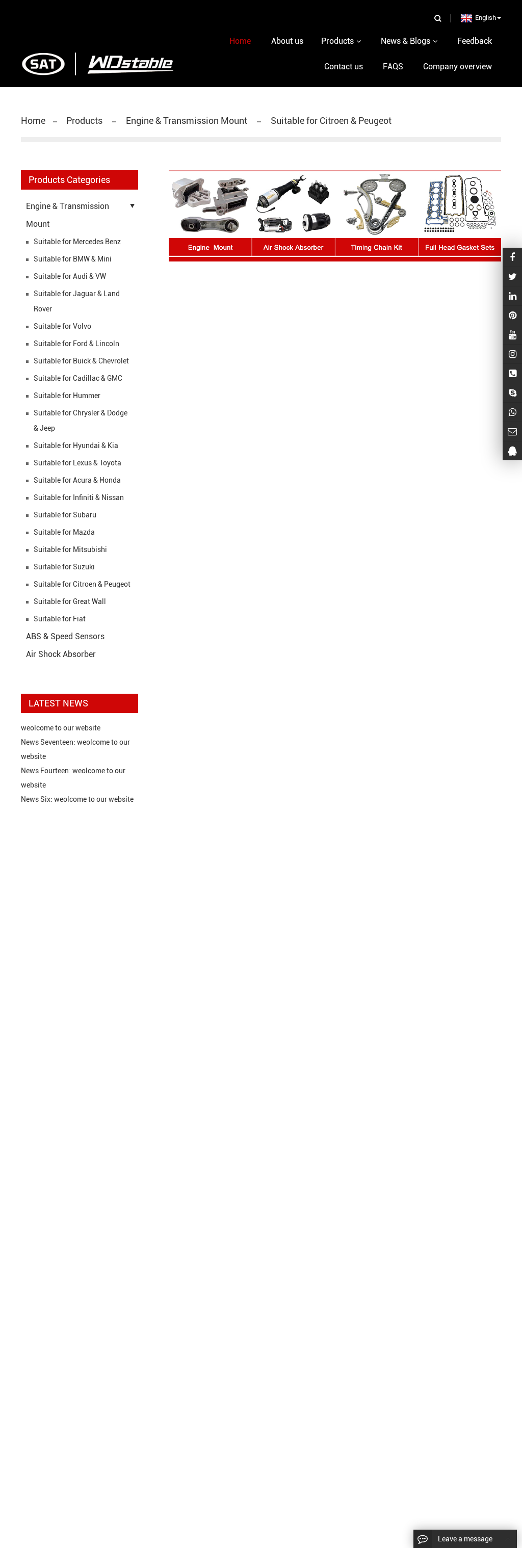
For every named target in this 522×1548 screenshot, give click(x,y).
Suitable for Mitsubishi (70, 549)
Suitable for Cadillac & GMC (78, 378)
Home (33, 120)
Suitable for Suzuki (64, 567)
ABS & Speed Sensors (65, 636)
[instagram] (512, 334)
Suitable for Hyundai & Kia (76, 445)
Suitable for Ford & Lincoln (76, 343)
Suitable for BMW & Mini (73, 259)
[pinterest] (512, 315)
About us (287, 41)
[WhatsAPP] (512, 412)
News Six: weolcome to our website (77, 799)
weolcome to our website (60, 728)
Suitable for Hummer (67, 395)
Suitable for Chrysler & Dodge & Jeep (80, 420)
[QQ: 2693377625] (512, 450)
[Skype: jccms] (512, 392)
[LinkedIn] (512, 295)
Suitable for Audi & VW (70, 276)
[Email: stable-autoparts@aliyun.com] (512, 431)
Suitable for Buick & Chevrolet (81, 361)
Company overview (457, 66)
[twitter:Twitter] (512, 276)
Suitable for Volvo (62, 326)
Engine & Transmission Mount (186, 120)
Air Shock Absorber (61, 654)
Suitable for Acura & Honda (77, 480)
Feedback (474, 41)
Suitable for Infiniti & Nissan (79, 497)
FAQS (393, 66)
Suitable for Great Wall (70, 601)
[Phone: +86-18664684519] (512, 373)
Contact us (343, 66)
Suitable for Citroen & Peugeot (330, 120)
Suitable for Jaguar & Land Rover (77, 301)
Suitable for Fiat (60, 619)
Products (85, 120)
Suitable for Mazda (64, 532)
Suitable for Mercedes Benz (77, 242)
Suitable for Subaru (65, 515)
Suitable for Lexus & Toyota (77, 463)
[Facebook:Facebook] (512, 257)
